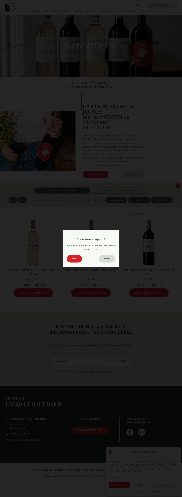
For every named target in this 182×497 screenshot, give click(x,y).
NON (107, 258)
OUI (74, 258)
